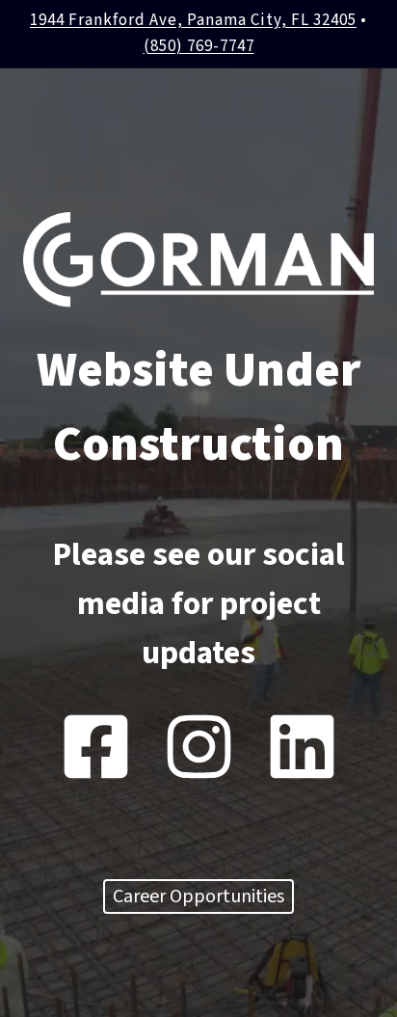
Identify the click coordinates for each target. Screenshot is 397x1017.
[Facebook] (96, 746)
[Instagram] (199, 746)
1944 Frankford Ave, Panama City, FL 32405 (193, 20)
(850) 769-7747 (199, 46)
